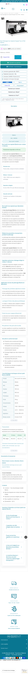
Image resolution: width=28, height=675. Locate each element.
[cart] (26, 10)
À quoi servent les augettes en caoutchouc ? (12, 537)
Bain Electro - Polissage (13, 13)
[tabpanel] (3, 18)
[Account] (24, 10)
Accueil (2, 13)
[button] (9, 4)
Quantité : (5, 57)
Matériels (6, 13)
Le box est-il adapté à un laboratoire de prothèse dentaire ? (12, 547)
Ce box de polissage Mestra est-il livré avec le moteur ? (13, 517)
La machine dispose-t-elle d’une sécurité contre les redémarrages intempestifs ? (13, 558)
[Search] (24, 5)
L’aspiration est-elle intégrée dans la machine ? (13, 527)
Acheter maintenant (15, 67)
